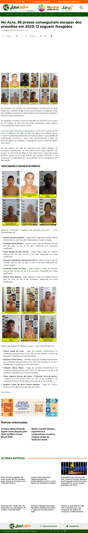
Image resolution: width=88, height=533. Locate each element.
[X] (16, 2)
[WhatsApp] (19, 2)
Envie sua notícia (43, 2)
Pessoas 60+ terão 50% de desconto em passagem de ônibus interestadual (13, 508)
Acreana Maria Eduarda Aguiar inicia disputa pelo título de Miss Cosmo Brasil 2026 (14, 433)
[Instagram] (13, 2)
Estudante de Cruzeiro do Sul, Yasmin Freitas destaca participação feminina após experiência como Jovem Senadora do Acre (74, 481)
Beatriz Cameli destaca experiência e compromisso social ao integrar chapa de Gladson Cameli (43, 434)
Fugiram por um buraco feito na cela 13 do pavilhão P (29, 379)
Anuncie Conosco (50, 526)
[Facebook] (9, 2)
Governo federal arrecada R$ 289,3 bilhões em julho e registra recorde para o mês (43, 509)
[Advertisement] (29, 55)
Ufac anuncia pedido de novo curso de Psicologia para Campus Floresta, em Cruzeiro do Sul (13, 480)
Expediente (74, 526)
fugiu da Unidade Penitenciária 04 (42, 351)
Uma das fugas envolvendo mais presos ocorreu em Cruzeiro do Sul (29, 131)
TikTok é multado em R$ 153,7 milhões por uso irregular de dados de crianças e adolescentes (72, 509)
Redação (6, 30)
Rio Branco (44, 121)
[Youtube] (23, 2)
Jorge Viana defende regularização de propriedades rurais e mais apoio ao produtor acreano (43, 480)
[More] (51, 36)
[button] (81, 8)
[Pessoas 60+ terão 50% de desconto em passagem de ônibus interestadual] (14, 497)
